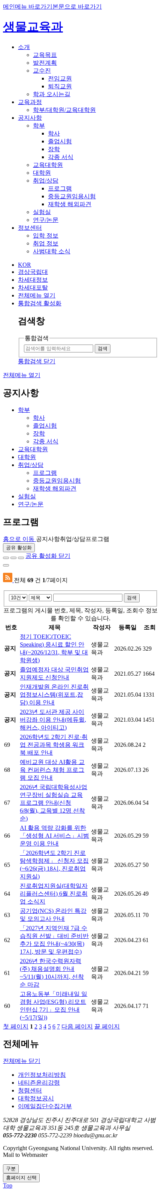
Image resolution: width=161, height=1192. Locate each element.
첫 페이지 (15, 1026)
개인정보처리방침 (42, 1075)
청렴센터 (30, 1090)
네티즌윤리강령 (39, 1082)
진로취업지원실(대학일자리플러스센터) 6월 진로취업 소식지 (54, 894)
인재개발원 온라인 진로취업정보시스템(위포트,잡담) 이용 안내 (54, 695)
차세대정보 (33, 279)
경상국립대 (33, 272)
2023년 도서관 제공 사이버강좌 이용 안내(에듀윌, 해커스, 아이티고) (53, 720)
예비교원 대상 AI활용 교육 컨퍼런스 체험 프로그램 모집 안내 (52, 770)
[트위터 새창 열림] (13, 558)
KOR (24, 265)
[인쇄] (6, 565)
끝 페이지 (107, 1026)
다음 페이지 (77, 1026)
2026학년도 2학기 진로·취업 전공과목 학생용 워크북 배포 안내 (54, 745)
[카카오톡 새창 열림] (21, 558)
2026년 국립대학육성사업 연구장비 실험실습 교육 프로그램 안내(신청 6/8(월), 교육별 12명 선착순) (53, 803)
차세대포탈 (33, 287)
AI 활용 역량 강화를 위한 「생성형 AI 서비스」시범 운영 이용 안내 (54, 836)
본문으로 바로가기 (77, 6)
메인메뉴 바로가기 (27, 6)
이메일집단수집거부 (45, 1106)
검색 (132, 597)
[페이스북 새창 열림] (6, 558)
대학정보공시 (36, 1098)
